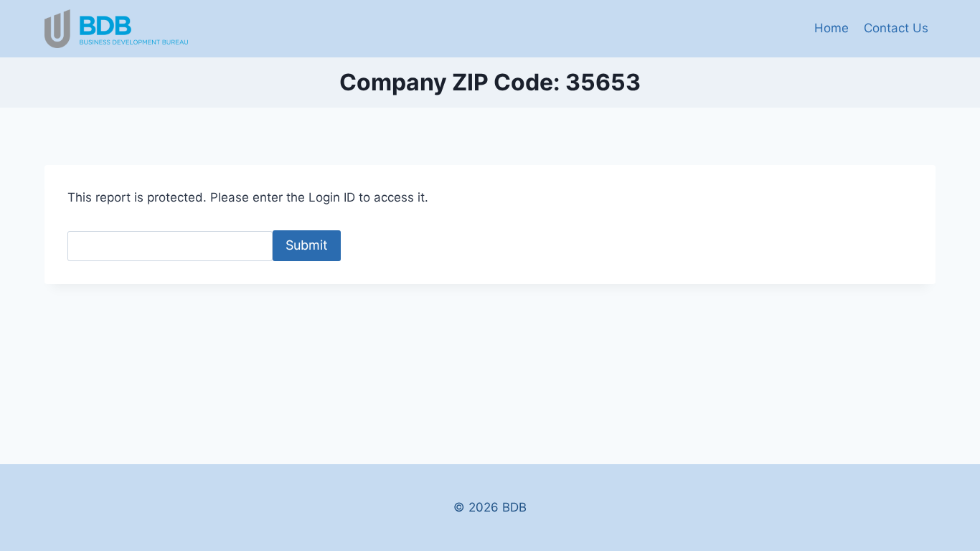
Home (831, 28)
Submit (307, 245)
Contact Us (896, 28)
